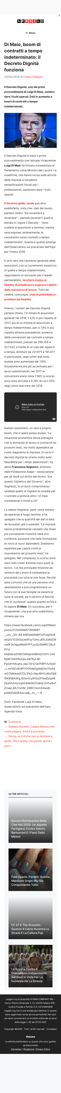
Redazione (29, 1049)
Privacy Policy (43, 1049)
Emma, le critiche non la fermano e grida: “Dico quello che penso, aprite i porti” (28, 741)
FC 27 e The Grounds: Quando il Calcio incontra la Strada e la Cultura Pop (30, 929)
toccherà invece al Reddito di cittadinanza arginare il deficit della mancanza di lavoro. (30, 284)
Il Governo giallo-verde (19, 203)
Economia (15, 721)
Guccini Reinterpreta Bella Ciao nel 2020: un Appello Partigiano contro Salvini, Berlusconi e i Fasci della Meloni (29, 828)
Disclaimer (16, 1049)
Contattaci (52, 1029)
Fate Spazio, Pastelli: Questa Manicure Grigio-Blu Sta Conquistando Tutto (30, 880)
